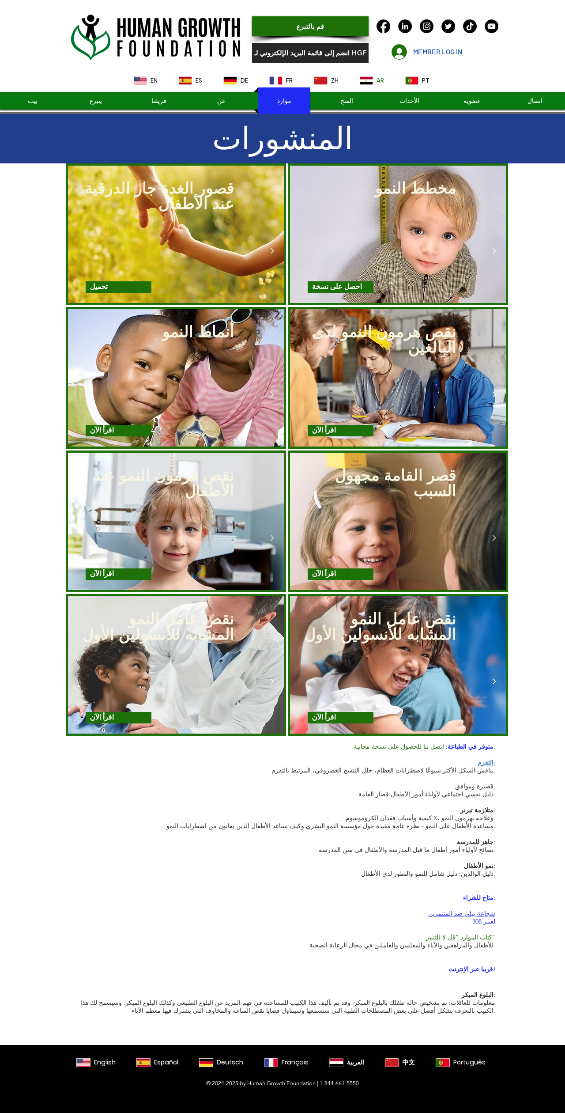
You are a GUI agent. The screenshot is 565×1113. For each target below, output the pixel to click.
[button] (346, 100)
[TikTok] (470, 26)
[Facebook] (383, 26)
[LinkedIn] (405, 26)
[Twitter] (448, 26)
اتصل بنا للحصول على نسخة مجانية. (424, 746)
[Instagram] (426, 26)
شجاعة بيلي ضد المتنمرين (461, 913)
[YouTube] (491, 26)
